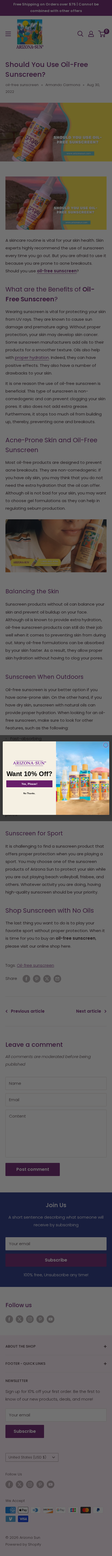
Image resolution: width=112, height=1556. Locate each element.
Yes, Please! (29, 783)
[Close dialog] (105, 744)
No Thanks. (29, 793)
